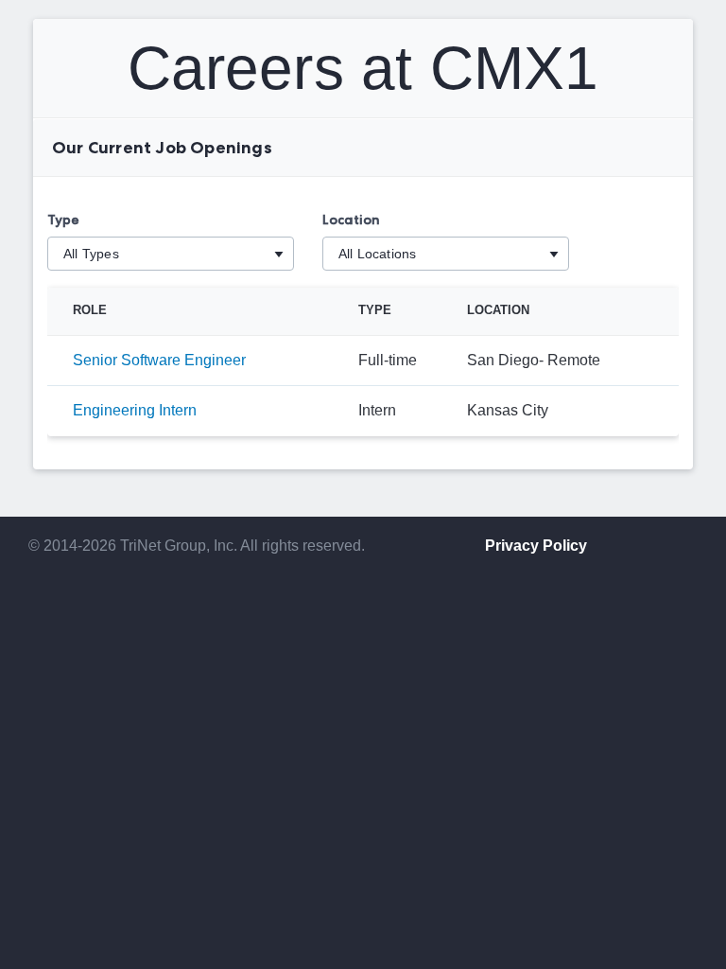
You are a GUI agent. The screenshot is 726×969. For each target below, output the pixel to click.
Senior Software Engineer (159, 360)
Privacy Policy (536, 545)
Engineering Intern (135, 410)
